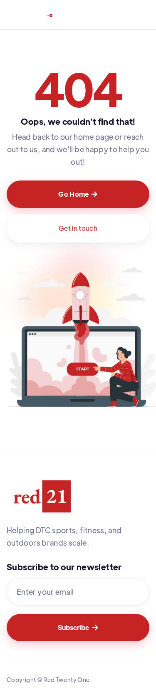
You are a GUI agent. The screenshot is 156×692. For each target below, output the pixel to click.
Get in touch (78, 228)
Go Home (78, 194)
